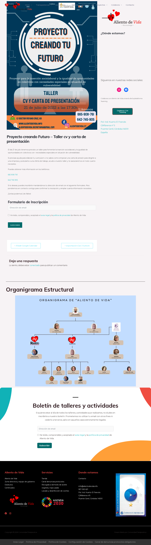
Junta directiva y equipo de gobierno (20, 482)
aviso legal (45, 215)
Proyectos (100, 5)
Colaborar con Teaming (122, 111)
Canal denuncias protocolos (53, 482)
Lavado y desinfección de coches (55, 491)
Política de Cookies (57, 542)
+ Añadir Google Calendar (25, 246)
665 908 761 (13, 175)
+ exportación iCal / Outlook (77, 246)
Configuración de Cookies (81, 542)
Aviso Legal (18, 542)
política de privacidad (61, 215)
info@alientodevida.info (88, 486)
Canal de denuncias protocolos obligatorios (115, 542)
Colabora (115, 5)
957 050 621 (83, 489)
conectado (35, 265)
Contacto (130, 5)
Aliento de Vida (11, 478)
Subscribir (15, 225)
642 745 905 (13, 180)
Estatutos (9, 485)
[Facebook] (126, 90)
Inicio (27, 5)
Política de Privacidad (36, 542)
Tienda (75, 5)
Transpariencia (42, 5)
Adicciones (60, 5)
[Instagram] (119, 90)
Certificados (10, 488)
